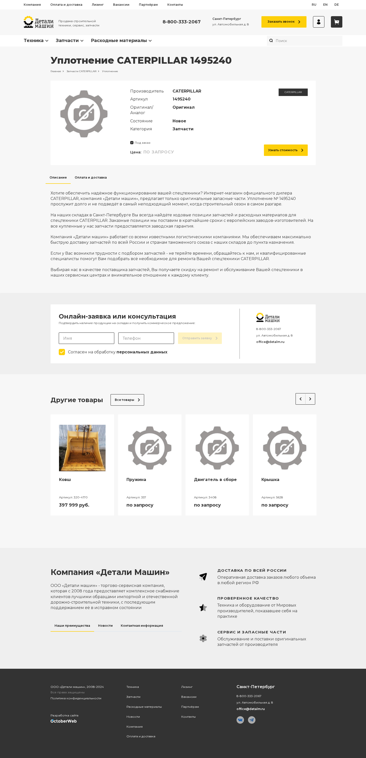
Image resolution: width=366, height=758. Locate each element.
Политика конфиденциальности (76, 698)
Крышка (270, 479)
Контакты (175, 4)
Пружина (136, 479)
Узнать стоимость (283, 150)
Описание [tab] (58, 177)
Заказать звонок (281, 21)
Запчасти (67, 40)
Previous (300, 399)
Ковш (65, 479)
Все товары (124, 400)
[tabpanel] (183, 231)
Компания (32, 4)
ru (314, 4)
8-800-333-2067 (182, 22)
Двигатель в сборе (215, 479)
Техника (34, 40)
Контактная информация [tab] (142, 625)
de (336, 4)
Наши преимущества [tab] (72, 625)
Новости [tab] (105, 625)
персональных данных (142, 352)
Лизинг (98, 4)
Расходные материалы (119, 40)
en (325, 4)
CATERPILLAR (293, 92)
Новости (133, 716)
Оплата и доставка (66, 4)
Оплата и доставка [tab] (91, 177)
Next (310, 399)
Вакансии (121, 4)
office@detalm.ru (270, 342)
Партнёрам (148, 4)
